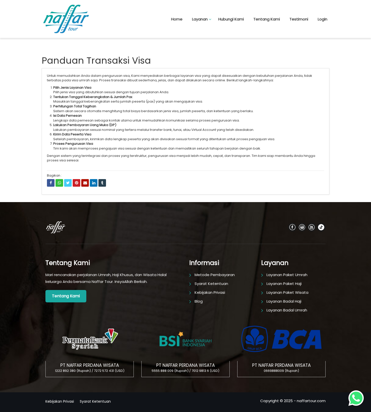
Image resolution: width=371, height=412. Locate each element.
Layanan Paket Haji (284, 283)
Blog (199, 301)
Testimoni (298, 19)
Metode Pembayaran (215, 274)
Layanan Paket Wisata (287, 292)
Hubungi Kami (231, 19)
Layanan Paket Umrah (287, 274)
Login (322, 19)
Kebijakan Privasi (210, 292)
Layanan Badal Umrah (287, 310)
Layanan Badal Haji (284, 301)
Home (176, 19)
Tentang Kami (266, 19)
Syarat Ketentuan (211, 283)
